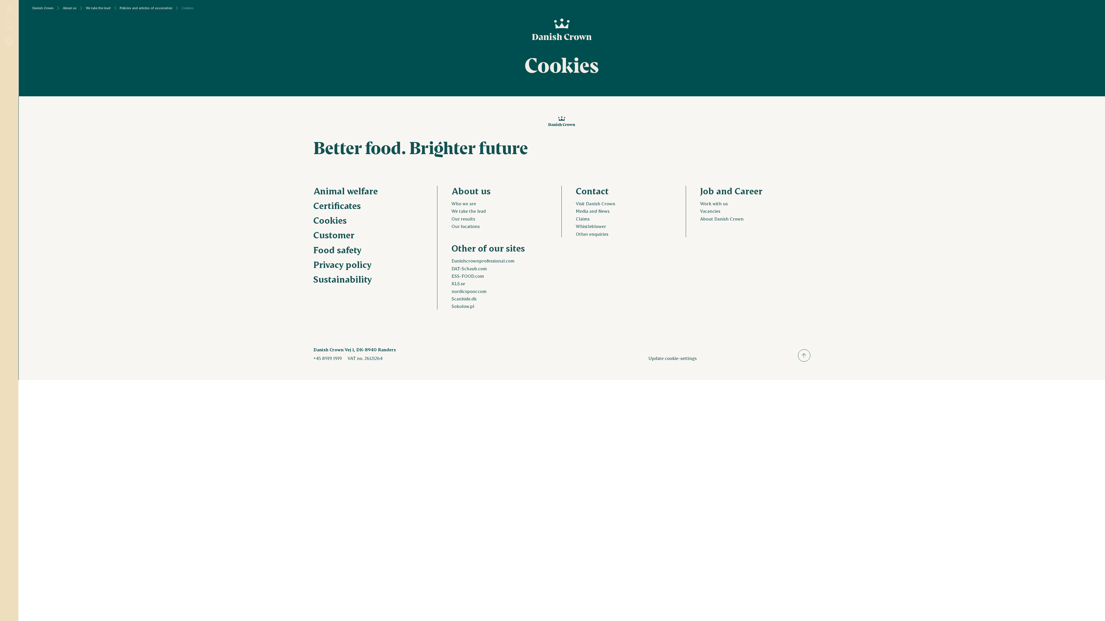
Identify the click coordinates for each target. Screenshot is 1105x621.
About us (70, 8)
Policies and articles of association (146, 8)
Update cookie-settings (672, 358)
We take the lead (98, 8)
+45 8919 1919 (327, 358)
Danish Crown (43, 8)
